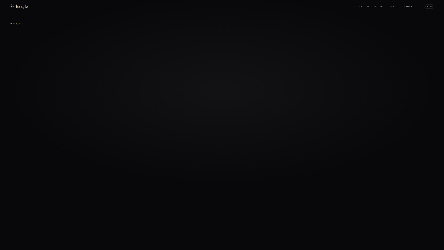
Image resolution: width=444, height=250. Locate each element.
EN (427, 6)
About (408, 6)
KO (431, 6)
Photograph (376, 6)
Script (394, 6)
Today (358, 6)
